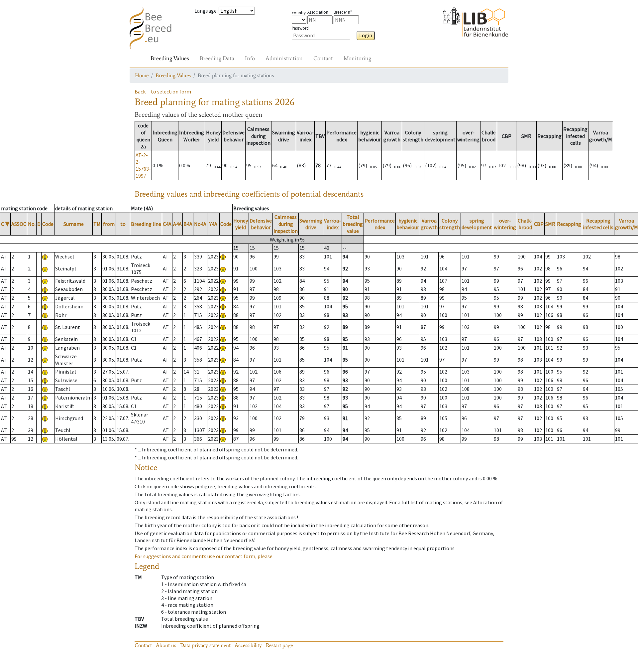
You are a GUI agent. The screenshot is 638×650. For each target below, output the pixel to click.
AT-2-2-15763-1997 (143, 165)
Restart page (279, 645)
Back (140, 91)
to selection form (171, 91)
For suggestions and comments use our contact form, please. (204, 556)
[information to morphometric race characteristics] (45, 256)
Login (365, 35)
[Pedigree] (223, 256)
